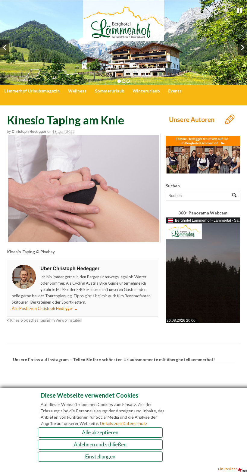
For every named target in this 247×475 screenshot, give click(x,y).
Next (242, 47)
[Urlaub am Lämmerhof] (123, 38)
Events (175, 90)
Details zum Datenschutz (123, 423)
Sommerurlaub (109, 90)
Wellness (77, 90)
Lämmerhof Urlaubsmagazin (32, 90)
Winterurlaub (146, 90)
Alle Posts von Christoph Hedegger (45, 308)
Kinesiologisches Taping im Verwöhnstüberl (46, 320)
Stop (239, 10)
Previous (4, 47)
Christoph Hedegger (29, 131)
